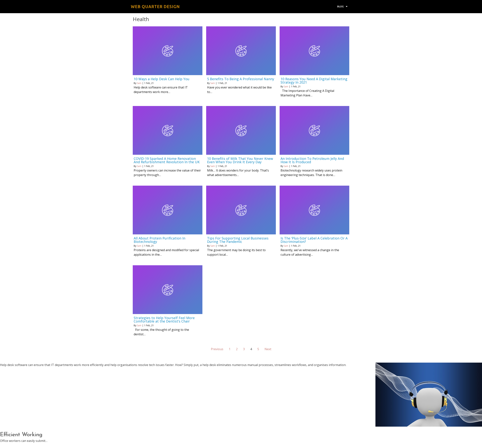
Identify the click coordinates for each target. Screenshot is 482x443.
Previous (217, 349)
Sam (139, 83)
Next (268, 349)
